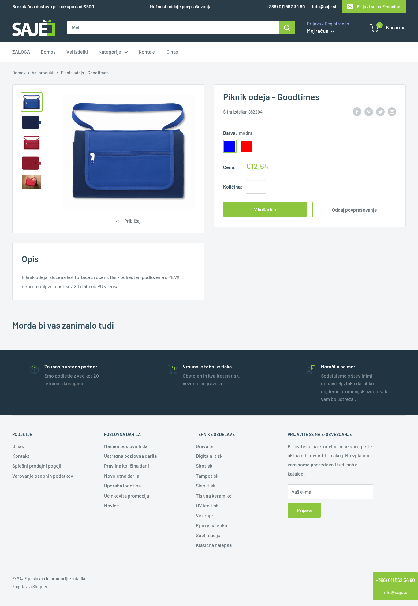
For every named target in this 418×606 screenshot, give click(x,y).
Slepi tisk (205, 485)
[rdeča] (246, 146)
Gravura (204, 446)
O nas (172, 52)
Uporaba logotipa (122, 485)
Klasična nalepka (214, 545)
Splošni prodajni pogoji (36, 466)
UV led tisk (207, 505)
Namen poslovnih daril (128, 446)
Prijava (304, 510)
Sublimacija (208, 535)
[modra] (229, 146)
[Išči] (287, 27)
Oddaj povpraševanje (354, 210)
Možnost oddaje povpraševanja (180, 6)
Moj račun (318, 31)
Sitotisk (204, 466)
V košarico (265, 209)
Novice (111, 505)
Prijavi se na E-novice (378, 6)
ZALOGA (21, 52)
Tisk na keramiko (214, 496)
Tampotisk (207, 476)
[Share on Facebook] (357, 111)
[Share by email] (392, 111)
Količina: (232, 187)
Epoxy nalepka (211, 525)
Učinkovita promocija (126, 496)
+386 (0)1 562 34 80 (395, 580)
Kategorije (110, 52)
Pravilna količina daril (126, 466)
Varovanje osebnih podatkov (42, 476)
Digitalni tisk (209, 456)
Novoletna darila (121, 476)
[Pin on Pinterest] (368, 111)
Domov (48, 52)
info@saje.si (324, 6)
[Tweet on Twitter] (380, 111)
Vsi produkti (43, 72)
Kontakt (147, 52)
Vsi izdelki (77, 52)
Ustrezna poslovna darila (130, 456)
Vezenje (204, 515)
